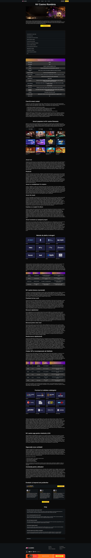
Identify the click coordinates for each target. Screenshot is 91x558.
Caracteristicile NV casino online (31, 34)
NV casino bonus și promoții (31, 41)
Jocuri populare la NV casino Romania (32, 37)
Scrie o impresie (61, 486)
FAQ (27, 53)
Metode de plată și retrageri (31, 39)
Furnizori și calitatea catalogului (31, 44)
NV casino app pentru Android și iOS (32, 46)
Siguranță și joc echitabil (30, 48)
